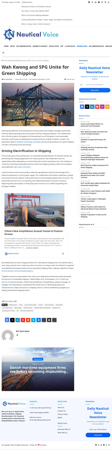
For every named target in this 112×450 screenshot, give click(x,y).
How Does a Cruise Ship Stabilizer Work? (35, 11)
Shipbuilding (82, 46)
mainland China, (44, 183)
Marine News (18, 308)
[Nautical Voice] (31, 34)
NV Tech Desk (7, 79)
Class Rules (70, 46)
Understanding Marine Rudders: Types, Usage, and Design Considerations (46, 19)
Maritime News (28, 308)
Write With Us (62, 433)
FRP (61, 46)
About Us (61, 407)
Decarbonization (23, 46)
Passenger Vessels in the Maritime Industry (36, 6)
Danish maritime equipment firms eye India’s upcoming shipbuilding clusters (38, 371)
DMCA (60, 418)
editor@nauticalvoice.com (42, 420)
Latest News (59, 305)
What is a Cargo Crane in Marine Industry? (35, 24)
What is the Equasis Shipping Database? (35, 15)
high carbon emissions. (22, 167)
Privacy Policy (63, 414)
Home (6, 46)
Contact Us (62, 411)
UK (17, 310)
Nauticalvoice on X (86, 224)
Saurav (44, 445)
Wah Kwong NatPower (27, 310)
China (20, 305)
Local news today (7, 308)
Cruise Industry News (30, 305)
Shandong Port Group (8, 310)
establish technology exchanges (29, 142)
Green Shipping (49, 305)
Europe (41, 305)
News (12, 46)
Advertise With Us (64, 429)
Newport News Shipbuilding (42, 308)
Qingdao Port (56, 308)
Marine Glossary (40, 46)
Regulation (54, 46)
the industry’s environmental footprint (18, 271)
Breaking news (13, 305)
